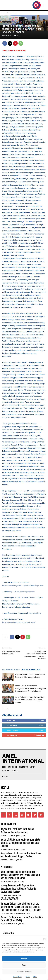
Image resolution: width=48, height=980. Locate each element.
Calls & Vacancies (8, 913)
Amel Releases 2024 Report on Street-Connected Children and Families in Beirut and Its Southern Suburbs (20, 875)
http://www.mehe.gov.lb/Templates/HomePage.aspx (23, 586)
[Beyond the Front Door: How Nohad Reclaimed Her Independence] (8, 677)
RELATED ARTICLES (11, 670)
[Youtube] (28, 815)
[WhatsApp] (20, 43)
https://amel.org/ (34, 613)
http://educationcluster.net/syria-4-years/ (19, 622)
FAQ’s (28, 977)
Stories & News (11, 13)
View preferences (24, 971)
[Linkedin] (15, 815)
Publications (6, 881)
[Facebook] (4, 43)
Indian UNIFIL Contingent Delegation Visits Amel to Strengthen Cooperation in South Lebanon (30, 688)
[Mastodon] (41, 815)
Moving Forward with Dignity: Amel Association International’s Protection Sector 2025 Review (19, 888)
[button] (44, 939)
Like (42, 720)
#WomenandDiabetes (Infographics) (11, 652)
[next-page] (7, 708)
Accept (24, 959)
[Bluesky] (34, 815)
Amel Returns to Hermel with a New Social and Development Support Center (29, 700)
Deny (24, 965)
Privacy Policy (17, 977)
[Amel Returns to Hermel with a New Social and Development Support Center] (8, 700)
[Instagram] (9, 815)
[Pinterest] (15, 43)
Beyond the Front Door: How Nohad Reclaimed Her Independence (17, 830)
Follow (41, 725)
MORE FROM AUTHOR (31, 670)
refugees (12, 157)
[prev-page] (3, 708)
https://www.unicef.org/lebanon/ (22, 592)
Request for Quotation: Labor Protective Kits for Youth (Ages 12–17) (22, 919)
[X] (10, 43)
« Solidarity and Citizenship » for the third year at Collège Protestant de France (35, 655)
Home (3, 13)
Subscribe (40, 735)
